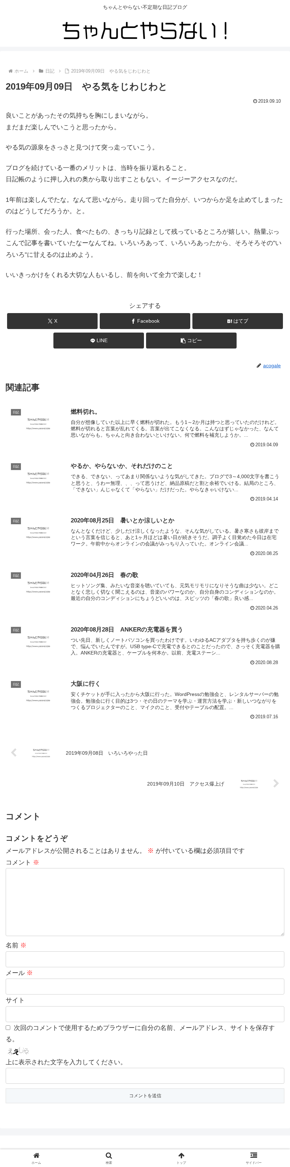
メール (19, 972)
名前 (16, 945)
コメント (22, 862)
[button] (191, 341)
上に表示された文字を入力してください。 (66, 1062)
